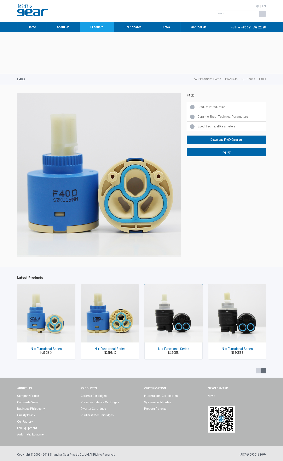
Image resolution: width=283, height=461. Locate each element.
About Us (63, 27)
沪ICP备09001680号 (252, 454)
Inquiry (226, 152)
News (166, 27)
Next (263, 370)
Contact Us (199, 27)
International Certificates (161, 395)
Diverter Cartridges (93, 408)
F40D (262, 79)
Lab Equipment (27, 428)
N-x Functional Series (46, 349)
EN (264, 6)
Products (96, 27)
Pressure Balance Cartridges (100, 402)
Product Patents (155, 408)
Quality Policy (26, 415)
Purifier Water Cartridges (97, 415)
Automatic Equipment (32, 434)
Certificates (133, 27)
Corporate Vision (28, 402)
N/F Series (248, 79)
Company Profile (28, 395)
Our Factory (25, 421)
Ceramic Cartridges (94, 395)
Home (32, 27)
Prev (258, 370)
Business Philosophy (31, 408)
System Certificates (157, 402)
